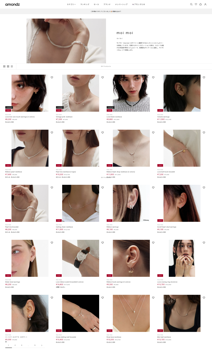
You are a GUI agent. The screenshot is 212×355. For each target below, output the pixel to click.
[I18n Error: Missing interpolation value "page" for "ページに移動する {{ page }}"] (41, 345)
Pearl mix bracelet (12, 227)
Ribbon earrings (113, 227)
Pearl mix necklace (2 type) (66, 172)
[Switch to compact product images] (12, 66)
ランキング (84, 4)
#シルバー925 (9, 122)
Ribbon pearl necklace (13, 172)
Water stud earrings (12, 282)
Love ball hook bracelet (166, 172)
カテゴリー (71, 4)
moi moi (8, 114)
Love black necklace (114, 117)
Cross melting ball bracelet (66, 337)
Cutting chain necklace (64, 227)
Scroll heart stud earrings (166, 227)
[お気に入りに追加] (52, 77)
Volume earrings (163, 117)
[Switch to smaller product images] (8, 66)
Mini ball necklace (164, 337)
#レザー (62, 287)
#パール (7, 177)
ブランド (107, 4)
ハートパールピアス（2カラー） (16, 337)
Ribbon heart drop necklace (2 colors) (121, 172)
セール (96, 4)
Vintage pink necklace (64, 117)
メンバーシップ (121, 4)
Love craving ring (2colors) (167, 282)
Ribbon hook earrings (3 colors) (119, 282)
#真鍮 (58, 287)
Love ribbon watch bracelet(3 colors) (70, 282)
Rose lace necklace (114, 337)
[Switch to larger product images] (4, 66)
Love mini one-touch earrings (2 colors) (20, 117)
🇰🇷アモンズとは (138, 4)
